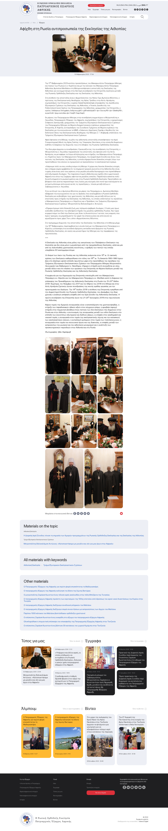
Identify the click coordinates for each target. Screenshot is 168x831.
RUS (118, 5)
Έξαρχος (42, 23)
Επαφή (89, 783)
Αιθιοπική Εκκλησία (32, 565)
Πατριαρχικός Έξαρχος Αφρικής (76, 17)
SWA (130, 5)
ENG (122, 5)
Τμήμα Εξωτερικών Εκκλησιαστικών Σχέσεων (62, 565)
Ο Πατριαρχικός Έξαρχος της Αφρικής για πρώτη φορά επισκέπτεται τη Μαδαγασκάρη (61, 587)
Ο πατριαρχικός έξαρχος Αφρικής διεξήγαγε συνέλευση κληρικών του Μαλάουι (57, 605)
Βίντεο (125, 9)
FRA (126, 5)
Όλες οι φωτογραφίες (71, 709)
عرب (139, 5)
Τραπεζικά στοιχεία (96, 5)
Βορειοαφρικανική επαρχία (98, 17)
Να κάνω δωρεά (100, 793)
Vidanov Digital (143, 821)
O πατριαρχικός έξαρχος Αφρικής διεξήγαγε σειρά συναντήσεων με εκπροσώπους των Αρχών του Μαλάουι (70, 609)
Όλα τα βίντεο (138, 709)
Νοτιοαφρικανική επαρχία (118, 17)
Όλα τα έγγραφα (137, 641)
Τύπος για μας (105, 9)
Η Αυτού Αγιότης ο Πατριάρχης (53, 17)
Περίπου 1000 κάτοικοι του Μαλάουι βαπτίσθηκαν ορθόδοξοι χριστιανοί (54, 613)
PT (147, 5)
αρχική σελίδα (24, 23)
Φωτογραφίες (116, 9)
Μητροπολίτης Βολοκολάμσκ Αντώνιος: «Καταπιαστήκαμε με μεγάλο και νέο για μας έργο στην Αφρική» (68, 544)
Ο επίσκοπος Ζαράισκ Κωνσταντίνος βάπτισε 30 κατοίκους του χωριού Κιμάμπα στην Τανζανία (64, 626)
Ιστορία (132, 17)
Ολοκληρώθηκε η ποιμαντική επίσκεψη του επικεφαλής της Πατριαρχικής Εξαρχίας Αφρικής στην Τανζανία (70, 621)
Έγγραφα (96, 9)
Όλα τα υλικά (75, 641)
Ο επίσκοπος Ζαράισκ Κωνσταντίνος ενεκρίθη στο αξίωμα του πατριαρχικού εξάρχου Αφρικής (64, 617)
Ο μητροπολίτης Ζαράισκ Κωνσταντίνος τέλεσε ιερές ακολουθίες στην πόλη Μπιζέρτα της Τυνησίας (67, 595)
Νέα (89, 9)
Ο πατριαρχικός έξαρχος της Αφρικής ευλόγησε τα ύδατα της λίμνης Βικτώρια (57, 591)
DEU (134, 5)
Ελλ (143, 5)
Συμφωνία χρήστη (142, 819)
